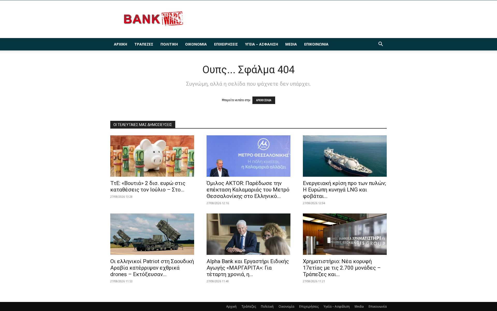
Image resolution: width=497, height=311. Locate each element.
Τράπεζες (143, 44)
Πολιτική (169, 44)
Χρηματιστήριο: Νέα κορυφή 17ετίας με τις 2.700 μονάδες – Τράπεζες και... (342, 267)
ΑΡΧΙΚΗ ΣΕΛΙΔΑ (263, 100)
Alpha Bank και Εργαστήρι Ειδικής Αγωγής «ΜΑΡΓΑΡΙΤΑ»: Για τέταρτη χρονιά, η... (248, 267)
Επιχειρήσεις (226, 44)
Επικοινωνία (316, 44)
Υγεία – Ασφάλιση (261, 44)
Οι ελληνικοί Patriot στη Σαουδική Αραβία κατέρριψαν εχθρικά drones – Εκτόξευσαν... (152, 267)
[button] (380, 44)
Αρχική (120, 44)
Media (291, 44)
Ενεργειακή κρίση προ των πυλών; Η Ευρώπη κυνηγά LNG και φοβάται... (344, 189)
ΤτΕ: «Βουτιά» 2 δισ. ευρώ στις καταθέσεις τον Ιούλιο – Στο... (147, 186)
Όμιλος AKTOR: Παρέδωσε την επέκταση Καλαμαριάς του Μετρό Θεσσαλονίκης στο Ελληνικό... (248, 189)
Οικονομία (196, 44)
